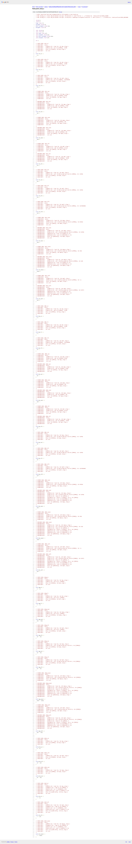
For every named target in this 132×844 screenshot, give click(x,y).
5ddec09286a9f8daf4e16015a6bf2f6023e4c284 (62, 7)
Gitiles (8, 841)
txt (126, 841)
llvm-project (39, 7)
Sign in (129, 2)
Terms (15, 841)
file (60, 12)
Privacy (12, 841)
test (79, 7)
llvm (33, 7)
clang (46, 7)
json (129, 841)
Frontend (84, 7)
